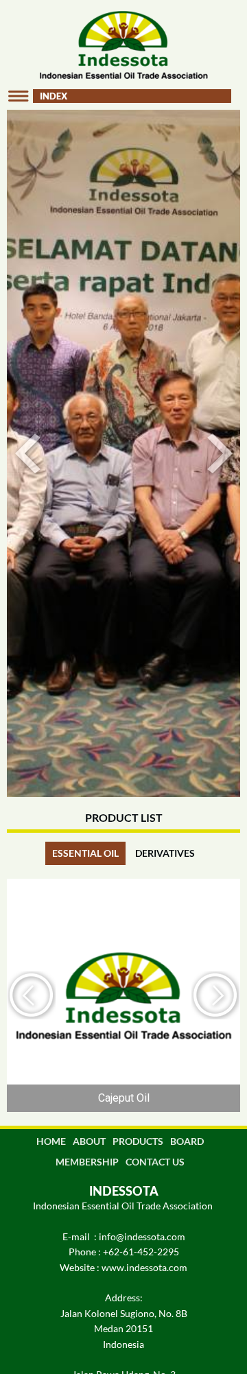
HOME (51, 1141)
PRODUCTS (138, 1141)
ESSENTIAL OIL (85, 853)
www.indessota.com (144, 1267)
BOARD (187, 1141)
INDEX (53, 96)
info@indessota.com (142, 1236)
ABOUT (89, 1141)
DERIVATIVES (165, 853)
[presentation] (33, 995)
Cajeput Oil (124, 1097)
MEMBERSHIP (87, 1162)
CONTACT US (155, 1162)
